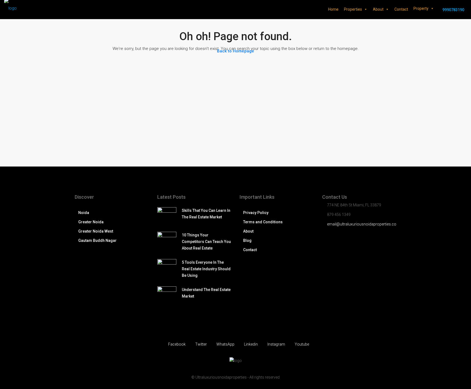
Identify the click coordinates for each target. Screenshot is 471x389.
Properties (353, 9)
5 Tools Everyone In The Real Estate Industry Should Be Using (206, 269)
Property (420, 8)
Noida (83, 212)
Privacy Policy (255, 212)
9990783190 (453, 10)
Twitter (201, 344)
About (378, 9)
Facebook (176, 344)
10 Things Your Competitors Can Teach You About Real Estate (206, 241)
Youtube (301, 344)
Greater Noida (91, 222)
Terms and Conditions (263, 222)
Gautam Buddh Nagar (97, 240)
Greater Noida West (95, 231)
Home (333, 9)
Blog (247, 240)
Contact (401, 9)
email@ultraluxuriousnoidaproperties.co (361, 224)
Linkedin (251, 344)
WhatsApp (225, 344)
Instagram (276, 344)
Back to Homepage (235, 51)
